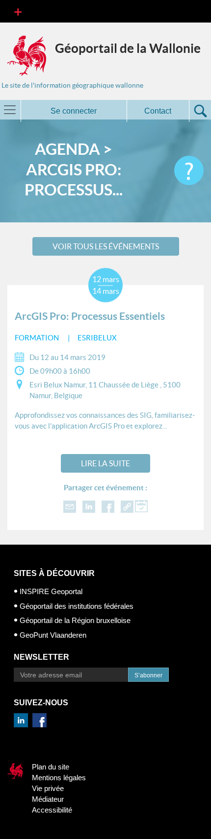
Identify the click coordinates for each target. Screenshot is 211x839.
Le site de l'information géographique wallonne (72, 85)
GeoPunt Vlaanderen (53, 635)
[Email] (69, 506)
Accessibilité (52, 810)
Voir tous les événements (106, 246)
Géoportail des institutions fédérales (76, 606)
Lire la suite (105, 463)
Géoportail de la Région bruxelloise (75, 620)
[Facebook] (108, 506)
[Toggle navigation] (18, 11)
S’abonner (148, 675)
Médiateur (48, 799)
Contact (157, 111)
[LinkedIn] (88, 506)
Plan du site (50, 767)
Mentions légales (59, 777)
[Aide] (189, 170)
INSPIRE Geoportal (51, 591)
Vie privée (48, 788)
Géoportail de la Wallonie (128, 48)
